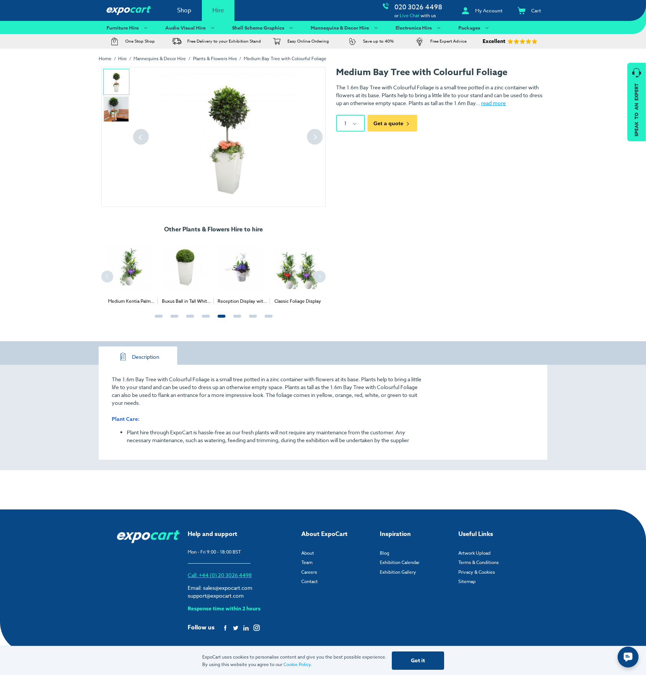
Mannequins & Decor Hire (340, 27)
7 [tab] (251, 320)
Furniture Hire (123, 27)
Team (307, 562)
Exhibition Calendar (399, 562)
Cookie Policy (297, 664)
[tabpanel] (153, 271)
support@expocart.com (216, 595)
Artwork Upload (474, 553)
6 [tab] (235, 320)
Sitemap (467, 581)
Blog (384, 553)
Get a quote (388, 123)
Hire (218, 10)
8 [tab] (267, 320)
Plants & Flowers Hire (215, 58)
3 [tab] (188, 320)
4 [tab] (204, 320)
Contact (309, 581)
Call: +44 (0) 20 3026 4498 (220, 575)
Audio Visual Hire (185, 27)
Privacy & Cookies (476, 572)
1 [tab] (157, 320)
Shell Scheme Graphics (258, 27)
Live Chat (409, 15)
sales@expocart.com (227, 587)
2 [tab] (172, 320)
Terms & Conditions (478, 562)
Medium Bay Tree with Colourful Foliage (285, 58)
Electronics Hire (414, 27)
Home (105, 58)
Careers (309, 572)
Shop (184, 10)
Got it (418, 661)
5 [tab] (220, 320)
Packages (469, 27)
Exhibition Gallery (398, 572)
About (307, 553)
